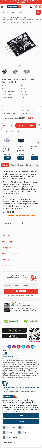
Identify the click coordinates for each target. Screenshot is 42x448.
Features (5, 165)
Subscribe (21, 291)
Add (7, 158)
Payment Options (32, 165)
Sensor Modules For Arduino (12, 21)
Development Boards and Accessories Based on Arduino (22, 19)
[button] (19, 65)
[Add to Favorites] (38, 125)
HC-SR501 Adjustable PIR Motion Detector (6, 149)
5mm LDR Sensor (34, 147)
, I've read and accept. (20, 296)
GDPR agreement (12, 295)
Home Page (6, 17)
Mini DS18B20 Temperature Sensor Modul (17, 23)
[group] (21, 45)
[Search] (38, 12)
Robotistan (25, 86)
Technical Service (17, 165)
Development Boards (20, 17)
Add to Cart (27, 125)
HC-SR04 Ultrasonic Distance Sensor (20, 149)
